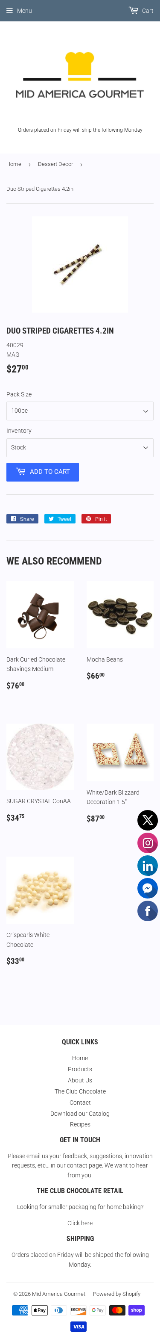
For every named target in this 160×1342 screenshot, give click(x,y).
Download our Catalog (80, 1113)
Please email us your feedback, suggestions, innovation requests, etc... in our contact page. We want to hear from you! (80, 1166)
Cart (147, 10)
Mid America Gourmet (58, 1294)
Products (80, 1069)
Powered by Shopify (116, 1294)
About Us (80, 1080)
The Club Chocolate (80, 1091)
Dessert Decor (55, 164)
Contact (80, 1102)
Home (13, 164)
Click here (80, 1223)
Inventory (19, 430)
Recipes (80, 1124)
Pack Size (19, 394)
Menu (24, 10)
